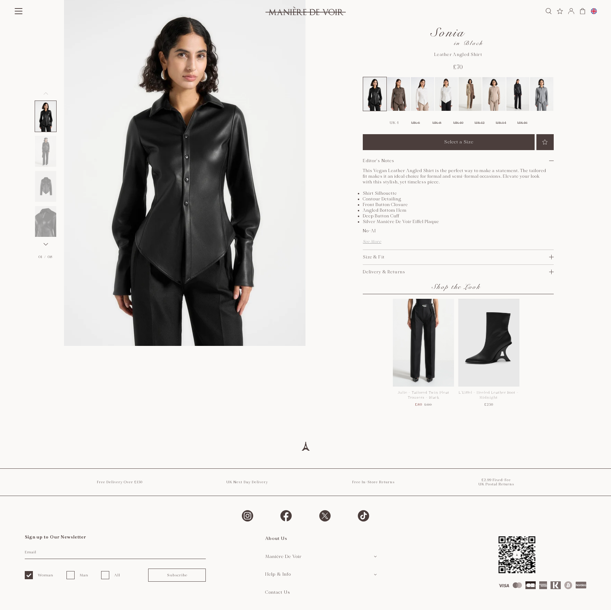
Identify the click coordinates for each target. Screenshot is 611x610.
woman (45, 575)
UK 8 (437, 123)
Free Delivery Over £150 (119, 482)
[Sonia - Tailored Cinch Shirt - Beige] (494, 94)
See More (372, 241)
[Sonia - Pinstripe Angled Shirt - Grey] (541, 94)
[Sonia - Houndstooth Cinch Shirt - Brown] (399, 94)
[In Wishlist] (545, 142)
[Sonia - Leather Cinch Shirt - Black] (518, 94)
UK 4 (394, 123)
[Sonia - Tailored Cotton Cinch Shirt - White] (422, 94)
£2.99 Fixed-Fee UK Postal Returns (496, 482)
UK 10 (458, 123)
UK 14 (501, 123)
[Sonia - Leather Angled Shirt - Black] (374, 94)
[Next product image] (45, 244)
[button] (46, 116)
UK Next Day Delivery (247, 482)
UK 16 (522, 123)
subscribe (177, 575)
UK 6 (415, 123)
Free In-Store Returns (373, 482)
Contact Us (277, 592)
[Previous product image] (45, 93)
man (84, 575)
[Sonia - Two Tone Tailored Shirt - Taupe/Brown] (470, 94)
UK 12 (480, 123)
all (117, 575)
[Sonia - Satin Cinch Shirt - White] (446, 94)
